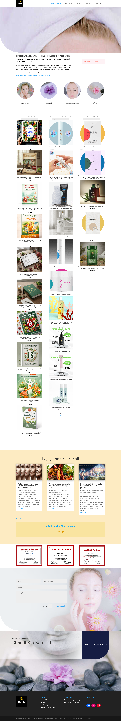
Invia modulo (61, 606)
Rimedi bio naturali (56, 3)
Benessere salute (53, 492)
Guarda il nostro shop (93, 61)
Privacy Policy (44, 700)
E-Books (88, 3)
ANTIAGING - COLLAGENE (25, 492)
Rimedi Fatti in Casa (69, 3)
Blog (83, 3)
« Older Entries (20, 518)
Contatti (95, 3)
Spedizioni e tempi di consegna (72, 700)
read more (20, 508)
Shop (78, 3)
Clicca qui (60, 532)
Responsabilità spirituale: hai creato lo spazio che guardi (91, 486)
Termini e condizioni (46, 710)
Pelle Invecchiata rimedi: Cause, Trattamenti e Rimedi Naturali (28, 486)
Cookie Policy (44, 705)
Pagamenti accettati (69, 705)
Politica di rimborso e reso (48, 707)
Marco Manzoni (23, 490)
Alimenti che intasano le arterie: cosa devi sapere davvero (59, 486)
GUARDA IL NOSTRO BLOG (95, 644)
